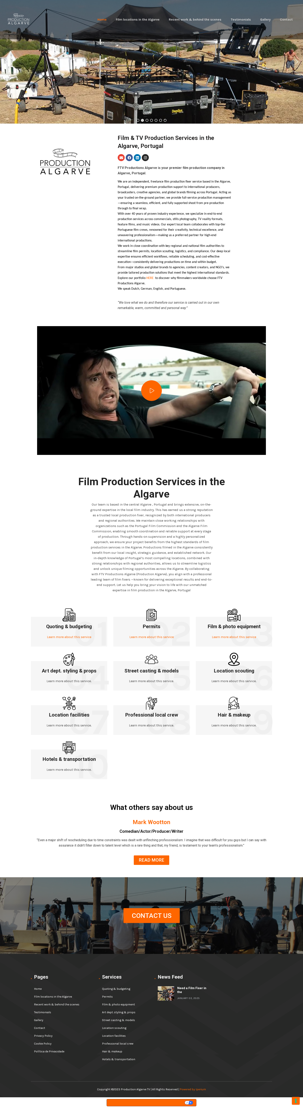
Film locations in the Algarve (138, 19)
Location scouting (234, 671)
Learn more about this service (69, 637)
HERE (150, 278)
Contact (286, 19)
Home (102, 19)
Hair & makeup (234, 715)
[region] (151, 62)
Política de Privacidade (49, 1051)
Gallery (265, 19)
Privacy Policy (43, 1036)
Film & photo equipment (234, 626)
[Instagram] (145, 157)
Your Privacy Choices (165, 1103)
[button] (6, 62)
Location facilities (69, 715)
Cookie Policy (43, 1043)
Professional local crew (151, 715)
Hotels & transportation (69, 759)
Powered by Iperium (193, 1089)
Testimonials (241, 19)
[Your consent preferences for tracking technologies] (296, 1101)
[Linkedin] (137, 157)
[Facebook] (129, 157)
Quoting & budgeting (69, 626)
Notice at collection (125, 1103)
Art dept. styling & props (69, 671)
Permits (151, 626)
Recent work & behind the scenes (195, 19)
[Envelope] (121, 157)
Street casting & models (151, 671)
